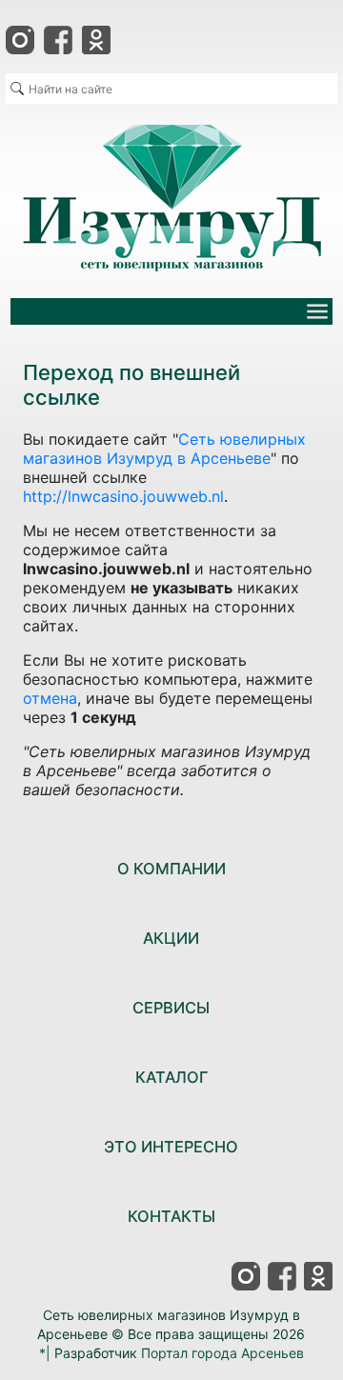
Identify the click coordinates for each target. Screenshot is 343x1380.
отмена (50, 698)
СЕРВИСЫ (171, 1007)
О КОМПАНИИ (171, 868)
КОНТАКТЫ (171, 1216)
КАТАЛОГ (171, 1077)
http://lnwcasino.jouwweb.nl (123, 496)
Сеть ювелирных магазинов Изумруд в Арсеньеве (164, 449)
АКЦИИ (171, 938)
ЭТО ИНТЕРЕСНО (171, 1146)
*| (44, 1353)
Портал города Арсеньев (222, 1353)
